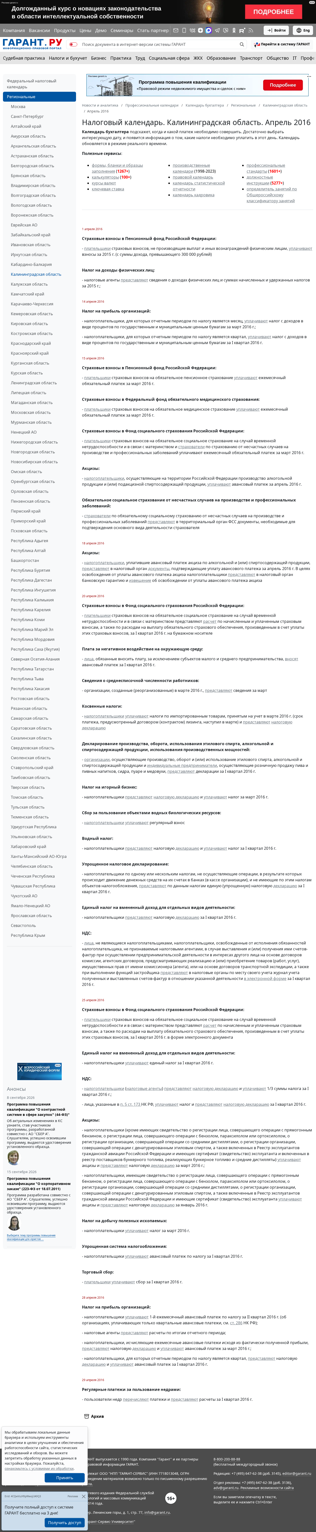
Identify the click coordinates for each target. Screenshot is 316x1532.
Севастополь (23, 925)
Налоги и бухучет (68, 58)
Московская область (31, 412)
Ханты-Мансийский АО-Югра (39, 856)
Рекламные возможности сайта (267, 1487)
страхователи (191, 446)
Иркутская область (29, 254)
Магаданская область (32, 402)
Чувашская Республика (33, 886)
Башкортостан (25, 560)
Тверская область (28, 787)
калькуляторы (105, 177)
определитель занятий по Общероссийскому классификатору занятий (272, 194)
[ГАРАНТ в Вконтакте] (193, 30)
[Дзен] (200, 30)
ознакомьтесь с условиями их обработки (39, 1468)
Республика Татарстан (32, 669)
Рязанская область (29, 708)
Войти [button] (280, 30)
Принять (64, 1477)
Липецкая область (28, 392)
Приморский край (28, 521)
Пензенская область (30, 501)
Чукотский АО (24, 896)
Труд (140, 58)
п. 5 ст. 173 (130, 1104)
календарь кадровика (194, 195)
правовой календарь (193, 177)
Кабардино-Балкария (31, 264)
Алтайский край (26, 126)
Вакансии (39, 30)
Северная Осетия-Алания (35, 659)
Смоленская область (31, 757)
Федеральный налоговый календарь (31, 84)
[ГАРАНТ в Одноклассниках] (234, 30)
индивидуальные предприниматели (182, 765)
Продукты (65, 30)
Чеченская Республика (33, 876)
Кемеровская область (32, 313)
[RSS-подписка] (251, 30)
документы (158, 568)
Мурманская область (31, 422)
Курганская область (30, 363)
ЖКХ (198, 58)
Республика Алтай (28, 550)
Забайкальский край (30, 235)
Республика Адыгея (29, 540)
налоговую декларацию (176, 797)
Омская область (26, 471)
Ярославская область (31, 915)
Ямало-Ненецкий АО (30, 905)
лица (89, 659)
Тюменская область (30, 817)
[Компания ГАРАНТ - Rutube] (242, 30)
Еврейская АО (24, 225)
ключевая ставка (108, 189)
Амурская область (28, 136)
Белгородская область (32, 165)
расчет (210, 621)
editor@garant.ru (296, 1473)
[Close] (83, 1496)
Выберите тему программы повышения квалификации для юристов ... (31, 1237)
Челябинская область (32, 866)
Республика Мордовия (33, 639)
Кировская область (29, 323)
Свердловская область (33, 748)
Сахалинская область (31, 738)
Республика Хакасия (30, 688)
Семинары (122, 30)
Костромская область (32, 333)
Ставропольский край (32, 767)
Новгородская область (33, 452)
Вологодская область (31, 205)
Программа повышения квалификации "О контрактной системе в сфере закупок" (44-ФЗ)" (38, 1109)
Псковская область (29, 531)
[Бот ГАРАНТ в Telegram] (226, 30)
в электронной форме (265, 978)
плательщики (97, 248)
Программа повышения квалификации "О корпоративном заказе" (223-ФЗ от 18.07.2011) (39, 1183)
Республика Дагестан (31, 580)
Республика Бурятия (30, 570)
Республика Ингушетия (33, 590)
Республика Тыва (27, 679)
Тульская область (28, 807)
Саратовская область (31, 728)
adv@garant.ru (226, 1487)
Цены (85, 30)
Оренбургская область (33, 481)
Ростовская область (30, 698)
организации (97, 759)
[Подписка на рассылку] (176, 30)
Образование (221, 58)
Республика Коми (28, 619)
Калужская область (29, 284)
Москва (18, 106)
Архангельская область (33, 146)
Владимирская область (33, 185)
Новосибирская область (34, 461)
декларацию (187, 848)
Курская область (27, 373)
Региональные (21, 96)
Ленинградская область (34, 383)
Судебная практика (24, 58)
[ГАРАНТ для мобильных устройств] (184, 30)
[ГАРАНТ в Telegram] (217, 30)
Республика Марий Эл (32, 629)
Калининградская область (36, 274)
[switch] (73, 44)
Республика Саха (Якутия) (35, 649)
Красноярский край (30, 353)
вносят (291, 659)
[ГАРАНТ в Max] (208, 30)
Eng (306, 30)
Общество (278, 58)
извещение (140, 580)
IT (295, 58)
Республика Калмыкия (32, 600)
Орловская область (30, 491)
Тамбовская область (30, 777)
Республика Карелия (31, 609)
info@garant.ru (157, 1512)
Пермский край (25, 511)
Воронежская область (32, 215)
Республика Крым (28, 935)
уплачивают (300, 248)
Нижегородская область (34, 442)
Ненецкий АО (24, 432)
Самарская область (29, 718)
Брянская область (28, 175)
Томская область (27, 797)
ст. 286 (236, 1323)
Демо (101, 30)
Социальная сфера (169, 58)
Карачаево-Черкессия (32, 304)
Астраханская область (32, 156)
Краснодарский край (31, 343)
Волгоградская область (33, 195)
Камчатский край (27, 294)
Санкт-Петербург (27, 116)
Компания (14, 30)
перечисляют (136, 1399)
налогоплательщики (104, 478)
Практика (120, 58)
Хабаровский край (28, 846)
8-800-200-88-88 (227, 1459)
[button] (282, 44)
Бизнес (98, 58)
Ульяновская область (31, 836)
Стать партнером (156, 30)
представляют (134, 280)
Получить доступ (64, 1522)
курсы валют (104, 183)
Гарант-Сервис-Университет (109, 1521)
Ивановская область (31, 244)
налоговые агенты (144, 1088)
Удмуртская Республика (34, 827)
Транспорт (251, 58)
